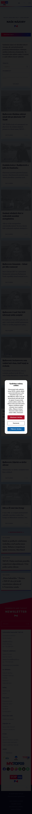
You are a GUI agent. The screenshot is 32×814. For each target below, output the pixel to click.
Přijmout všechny (16, 429)
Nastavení (16, 423)
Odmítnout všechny (16, 417)
